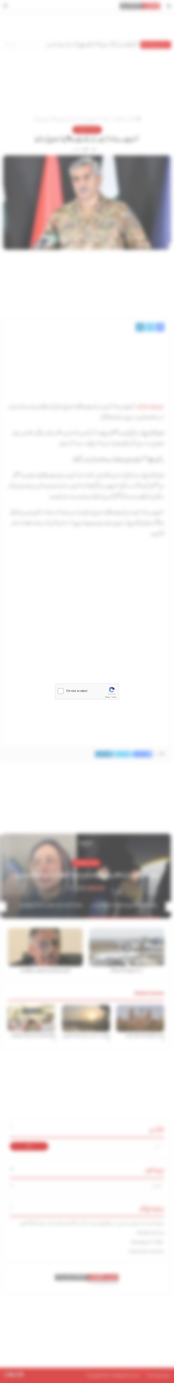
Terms (113, 697)
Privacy (107, 697)
